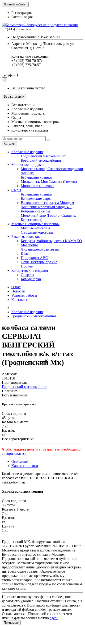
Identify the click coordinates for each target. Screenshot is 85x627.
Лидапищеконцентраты (40, 249)
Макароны (29, 245)
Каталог (9, 143)
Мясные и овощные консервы (35, 224)
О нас (16, 287)
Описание (19, 461)
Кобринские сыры (35, 211)
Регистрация (21, 13)
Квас (25, 254)
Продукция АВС (34, 258)
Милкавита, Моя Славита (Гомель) (49, 182)
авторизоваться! (15, 453)
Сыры (16, 190)
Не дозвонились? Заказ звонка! (36, 37)
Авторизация (22, 17)
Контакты (19, 300)
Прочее (27, 266)
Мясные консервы (35, 228)
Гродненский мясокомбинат (43, 156)
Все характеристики (18, 439)
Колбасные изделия (27, 152)
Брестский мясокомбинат (41, 160)
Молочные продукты (28, 165)
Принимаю (11, 622)
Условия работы (24, 295)
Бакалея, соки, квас (26, 237)
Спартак (27, 275)
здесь (54, 618)
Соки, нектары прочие (39, 262)
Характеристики (24, 466)
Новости (18, 291)
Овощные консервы (37, 232)
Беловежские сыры (36, 198)
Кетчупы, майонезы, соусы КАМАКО (51, 241)
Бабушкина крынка (36, 177)
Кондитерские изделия (29, 270)
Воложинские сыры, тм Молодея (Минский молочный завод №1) (47, 205)
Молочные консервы (37, 186)
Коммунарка (31, 279)
